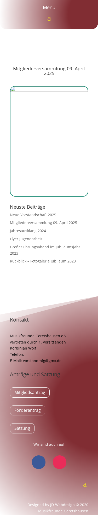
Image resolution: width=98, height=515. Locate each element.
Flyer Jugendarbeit (26, 238)
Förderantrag (27, 410)
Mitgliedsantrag (29, 392)
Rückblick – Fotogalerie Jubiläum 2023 (43, 261)
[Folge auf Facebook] (38, 462)
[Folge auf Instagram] (59, 462)
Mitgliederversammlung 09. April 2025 (43, 222)
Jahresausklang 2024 (28, 230)
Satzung (22, 428)
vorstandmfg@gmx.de (42, 360)
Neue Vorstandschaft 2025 (33, 214)
